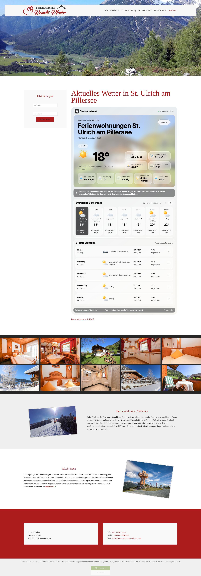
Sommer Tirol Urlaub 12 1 (157, 69)
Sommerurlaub (145, 10)
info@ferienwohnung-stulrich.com (126, 538)
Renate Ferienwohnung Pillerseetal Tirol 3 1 (148, 69)
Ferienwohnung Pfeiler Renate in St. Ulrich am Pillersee (162, 69)
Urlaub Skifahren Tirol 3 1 (176, 69)
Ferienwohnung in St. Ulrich (82, 319)
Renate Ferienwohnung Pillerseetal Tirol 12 (194, 69)
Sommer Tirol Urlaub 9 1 (180, 69)
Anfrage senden (45, 119)
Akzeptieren (100, 568)
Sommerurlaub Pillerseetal (153, 69)
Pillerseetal (50, 487)
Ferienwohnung (128, 10)
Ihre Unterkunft (111, 10)
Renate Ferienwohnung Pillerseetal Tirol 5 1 (167, 69)
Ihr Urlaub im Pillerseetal (171, 69)
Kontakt (172, 10)
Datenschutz (100, 572)
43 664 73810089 (122, 535)
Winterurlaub (160, 10)
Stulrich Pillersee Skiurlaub (190, 69)
